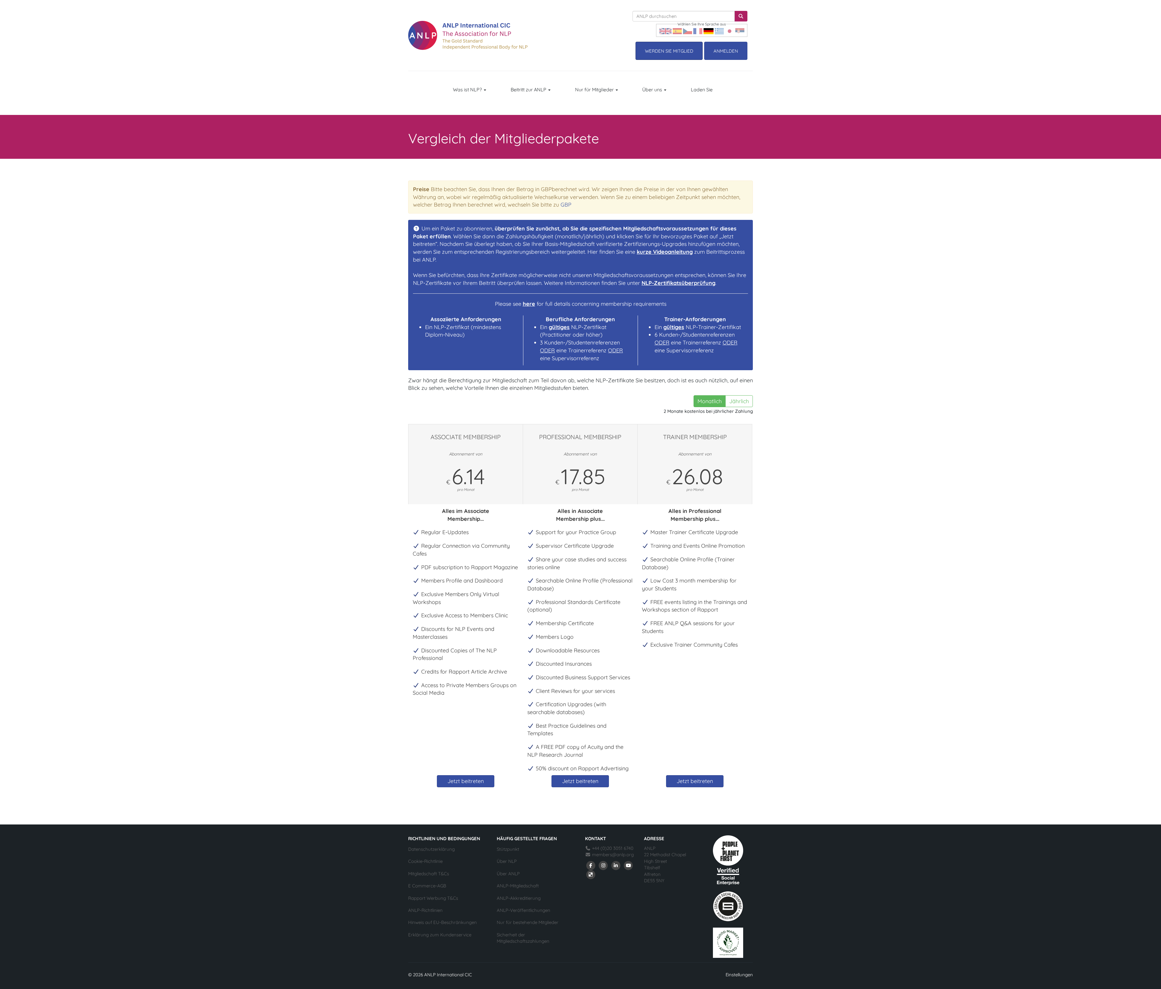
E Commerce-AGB (427, 886)
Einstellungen (739, 975)
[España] (677, 30)
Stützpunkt (508, 849)
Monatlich (710, 401)
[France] (697, 30)
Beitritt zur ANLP (529, 89)
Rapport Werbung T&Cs (433, 898)
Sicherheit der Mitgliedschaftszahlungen (523, 938)
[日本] (729, 30)
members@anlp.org (613, 854)
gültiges (559, 327)
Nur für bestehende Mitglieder (527, 922)
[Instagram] (603, 865)
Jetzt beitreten (465, 781)
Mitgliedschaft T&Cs (428, 873)
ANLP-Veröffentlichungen (523, 910)
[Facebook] (591, 865)
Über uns (652, 89)
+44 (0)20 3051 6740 (612, 848)
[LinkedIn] (616, 865)
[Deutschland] (709, 30)
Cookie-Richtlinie (425, 861)
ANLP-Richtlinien (425, 910)
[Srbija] (739, 30)
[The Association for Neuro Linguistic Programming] (468, 35)
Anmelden (726, 51)
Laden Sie (702, 89)
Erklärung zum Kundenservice (439, 935)
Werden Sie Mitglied (669, 51)
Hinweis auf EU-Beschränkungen (442, 922)
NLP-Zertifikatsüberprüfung (678, 282)
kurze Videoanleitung (665, 251)
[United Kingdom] (665, 30)
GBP (566, 204)
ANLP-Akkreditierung (519, 898)
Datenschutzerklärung (431, 849)
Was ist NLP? (468, 89)
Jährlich (739, 401)
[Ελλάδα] (719, 30)
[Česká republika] (687, 30)
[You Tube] (628, 865)
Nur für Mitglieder (595, 89)
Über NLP (507, 861)
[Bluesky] (591, 874)
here (529, 303)
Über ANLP (508, 873)
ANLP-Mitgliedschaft (518, 886)
